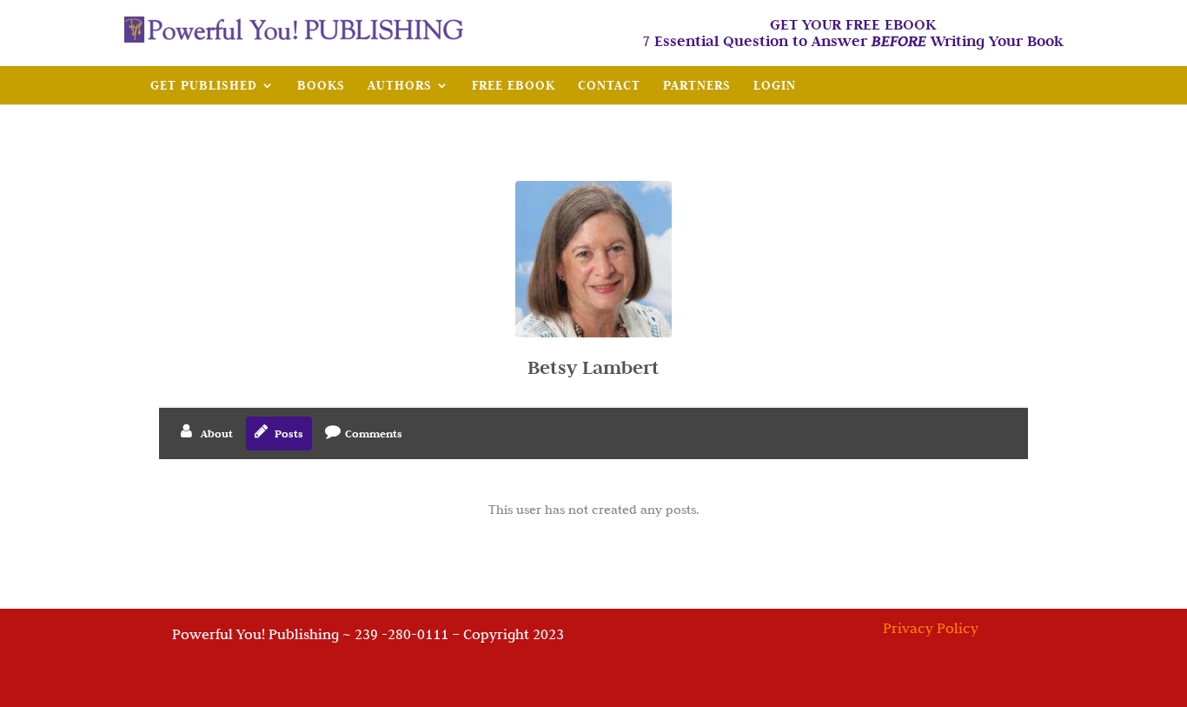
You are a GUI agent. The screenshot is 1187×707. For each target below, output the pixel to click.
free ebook (513, 86)
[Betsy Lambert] (593, 259)
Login (774, 86)
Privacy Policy (930, 628)
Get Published (203, 86)
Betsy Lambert (593, 367)
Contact (609, 86)
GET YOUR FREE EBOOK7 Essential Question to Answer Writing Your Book (852, 33)
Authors (400, 86)
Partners (697, 86)
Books (321, 86)
